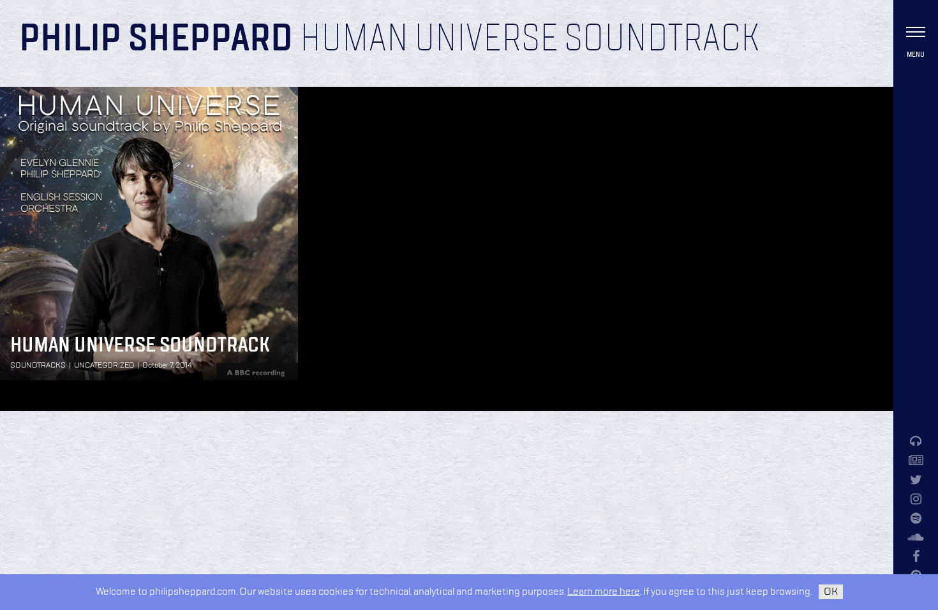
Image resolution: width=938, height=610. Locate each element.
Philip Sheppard (156, 39)
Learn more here (603, 592)
